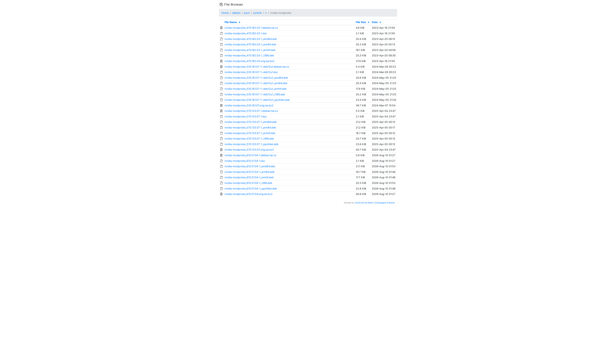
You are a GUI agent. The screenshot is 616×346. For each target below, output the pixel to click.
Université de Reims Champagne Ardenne (375, 203)
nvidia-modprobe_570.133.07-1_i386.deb (249, 138)
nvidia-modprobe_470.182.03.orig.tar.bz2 (249, 61)
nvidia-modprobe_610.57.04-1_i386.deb (248, 183)
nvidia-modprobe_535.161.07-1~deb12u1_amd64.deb (256, 77)
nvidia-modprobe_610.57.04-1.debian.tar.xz (250, 155)
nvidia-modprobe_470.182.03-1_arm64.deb (250, 44)
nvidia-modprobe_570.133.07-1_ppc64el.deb (251, 144)
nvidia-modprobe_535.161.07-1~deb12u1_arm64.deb (256, 83)
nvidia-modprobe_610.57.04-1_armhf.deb (249, 177)
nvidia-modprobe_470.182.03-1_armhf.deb (250, 50)
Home (225, 12)
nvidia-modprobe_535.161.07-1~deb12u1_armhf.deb (256, 88)
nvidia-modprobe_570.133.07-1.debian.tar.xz (251, 110)
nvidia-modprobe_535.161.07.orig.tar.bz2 (249, 105)
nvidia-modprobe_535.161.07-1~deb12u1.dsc (251, 72)
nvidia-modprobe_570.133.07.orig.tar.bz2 (249, 149)
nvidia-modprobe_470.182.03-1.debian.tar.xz (251, 27)
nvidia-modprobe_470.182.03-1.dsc (246, 33)
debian (236, 12)
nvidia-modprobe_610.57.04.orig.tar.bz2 (249, 194)
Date (375, 22)
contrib (257, 12)
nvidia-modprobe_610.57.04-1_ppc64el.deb (251, 188)
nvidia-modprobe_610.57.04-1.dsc (245, 160)
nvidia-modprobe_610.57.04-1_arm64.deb (249, 171)
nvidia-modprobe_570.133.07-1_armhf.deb (250, 133)
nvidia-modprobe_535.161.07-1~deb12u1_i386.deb (255, 94)
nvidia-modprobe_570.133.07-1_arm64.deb (250, 127)
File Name (231, 22)
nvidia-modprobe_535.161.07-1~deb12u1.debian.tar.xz (257, 66)
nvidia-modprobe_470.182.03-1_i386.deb (249, 55)
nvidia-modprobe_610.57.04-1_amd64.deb (250, 166)
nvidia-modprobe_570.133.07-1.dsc (246, 116)
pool (246, 12)
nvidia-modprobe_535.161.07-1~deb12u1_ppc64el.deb (257, 99)
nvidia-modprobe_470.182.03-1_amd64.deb (251, 39)
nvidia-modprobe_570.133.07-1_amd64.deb (251, 122)
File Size (361, 22)
